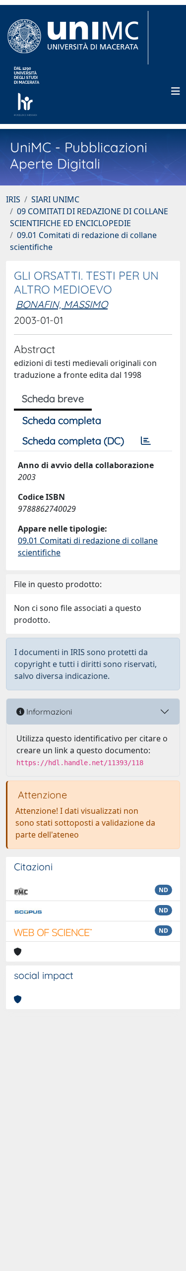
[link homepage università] (26, 91)
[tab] (145, 440)
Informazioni (48, 712)
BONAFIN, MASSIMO (62, 304)
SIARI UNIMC (55, 199)
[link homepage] (77, 37)
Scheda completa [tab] (61, 420)
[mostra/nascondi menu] (175, 91)
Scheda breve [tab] (53, 398)
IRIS (13, 199)
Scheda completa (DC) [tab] (73, 440)
